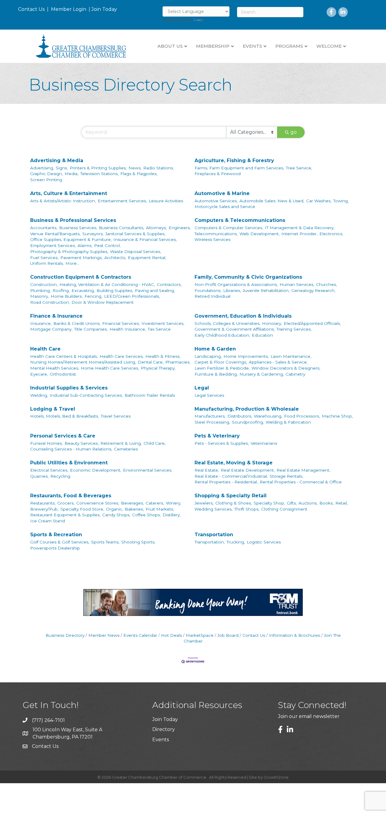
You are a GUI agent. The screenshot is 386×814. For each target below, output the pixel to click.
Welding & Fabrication (288, 422)
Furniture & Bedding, (216, 374)
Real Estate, (207, 470)
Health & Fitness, (162, 356)
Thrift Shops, (246, 509)
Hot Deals (171, 635)
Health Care (45, 349)
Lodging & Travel (52, 409)
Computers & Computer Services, (229, 227)
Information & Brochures (294, 635)
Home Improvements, (246, 356)
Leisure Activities (166, 200)
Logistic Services (264, 542)
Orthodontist (63, 374)
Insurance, (41, 323)
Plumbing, (40, 290)
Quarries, (39, 476)
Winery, (173, 503)
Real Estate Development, (248, 470)
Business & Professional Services (73, 220)
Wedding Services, (214, 509)
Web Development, (259, 233)
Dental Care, (150, 362)
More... (72, 263)
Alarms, (85, 245)
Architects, (115, 257)
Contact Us (31, 9)
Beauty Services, (82, 443)
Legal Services (209, 395)
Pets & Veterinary (217, 436)
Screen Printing (46, 179)
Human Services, (297, 284)
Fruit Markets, (160, 509)
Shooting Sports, (138, 542)
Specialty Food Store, (82, 509)
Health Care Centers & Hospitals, (64, 356)
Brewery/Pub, (44, 509)
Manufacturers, (210, 416)
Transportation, (210, 542)
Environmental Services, (147, 470)
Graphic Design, (46, 173)
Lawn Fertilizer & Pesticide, (222, 368)
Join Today (104, 9)
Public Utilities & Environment (69, 463)
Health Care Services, (122, 356)
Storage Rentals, (286, 476)
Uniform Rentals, (47, 263)
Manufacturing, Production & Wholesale (247, 409)
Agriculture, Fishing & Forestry (234, 160)
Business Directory (65, 635)
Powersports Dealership (55, 548)
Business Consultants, (121, 227)
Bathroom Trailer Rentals (150, 395)
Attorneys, (156, 227)
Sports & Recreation (56, 534)
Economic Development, (95, 470)
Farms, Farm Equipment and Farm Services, (239, 167)
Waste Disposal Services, (135, 251)
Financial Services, (121, 323)
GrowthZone (276, 777)
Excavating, (83, 290)
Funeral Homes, (46, 443)
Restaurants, (42, 503)
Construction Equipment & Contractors (80, 277)
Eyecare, (39, 374)
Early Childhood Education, (222, 335)
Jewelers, (204, 503)
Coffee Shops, (146, 514)
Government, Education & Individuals (243, 316)
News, (134, 167)
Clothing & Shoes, (233, 503)
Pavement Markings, (81, 257)
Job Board (228, 635)
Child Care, (155, 443)
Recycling (60, 476)
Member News (103, 635)
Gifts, (292, 503)
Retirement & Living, (121, 443)
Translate (215, 20)
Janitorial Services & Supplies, (135, 233)
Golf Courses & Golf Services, (59, 542)
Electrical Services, (49, 470)
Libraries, (232, 290)
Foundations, (208, 290)
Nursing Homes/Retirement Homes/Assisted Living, (83, 362)
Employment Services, (53, 245)
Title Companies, (91, 329)
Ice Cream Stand (47, 520)
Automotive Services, (216, 200)
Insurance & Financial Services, (145, 239)
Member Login (68, 9)
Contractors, (169, 284)
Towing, (341, 200)
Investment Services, (162, 323)
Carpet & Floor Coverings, (221, 362)
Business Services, (78, 227)
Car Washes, (318, 200)
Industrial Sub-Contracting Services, (86, 395)
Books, (326, 503)
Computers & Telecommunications (240, 220)
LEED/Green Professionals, (132, 296)
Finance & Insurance (56, 316)
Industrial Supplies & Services (69, 388)
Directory (163, 729)
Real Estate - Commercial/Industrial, (231, 476)
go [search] (293, 132)
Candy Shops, (116, 514)
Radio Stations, (158, 167)
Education (262, 335)
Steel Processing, (212, 422)
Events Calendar (140, 635)
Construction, (44, 284)
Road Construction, (50, 302)
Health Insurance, (127, 329)
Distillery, (172, 514)
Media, (71, 173)
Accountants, (43, 227)
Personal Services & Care (62, 436)
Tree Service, (299, 167)
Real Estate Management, (303, 470)
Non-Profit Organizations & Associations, (236, 284)
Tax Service (159, 329)
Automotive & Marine (222, 193)
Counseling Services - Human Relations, (71, 449)
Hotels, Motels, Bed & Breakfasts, (64, 416)
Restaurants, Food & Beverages (70, 495)
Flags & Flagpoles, (138, 173)
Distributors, (239, 416)
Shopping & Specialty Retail (231, 495)
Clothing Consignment (284, 509)
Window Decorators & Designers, (286, 368)
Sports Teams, (105, 542)
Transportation (214, 534)
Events (160, 739)
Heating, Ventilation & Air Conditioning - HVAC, (107, 284)
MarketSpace (200, 635)
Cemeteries (126, 449)
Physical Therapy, (158, 368)
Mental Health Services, (54, 368)
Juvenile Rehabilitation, (266, 290)
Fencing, (93, 296)
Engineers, (180, 227)
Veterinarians (264, 443)
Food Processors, (302, 416)
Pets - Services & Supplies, (222, 443)
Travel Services (116, 416)
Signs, (62, 167)
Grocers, (65, 503)
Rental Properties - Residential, (226, 481)
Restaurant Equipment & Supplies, (65, 514)
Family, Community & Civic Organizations (248, 277)
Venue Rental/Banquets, (55, 233)
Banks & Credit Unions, (76, 323)
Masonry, (39, 296)
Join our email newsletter (309, 716)
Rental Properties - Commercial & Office (301, 481)
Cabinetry (295, 374)
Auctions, (308, 503)
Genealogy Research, (313, 290)
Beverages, (132, 503)
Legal (202, 388)
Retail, (341, 503)
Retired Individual (212, 296)
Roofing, (61, 290)
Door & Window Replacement (102, 302)
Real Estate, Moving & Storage (234, 463)
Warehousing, (268, 416)
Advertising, (42, 167)
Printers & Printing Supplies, (98, 167)
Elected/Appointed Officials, (312, 323)
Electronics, (331, 233)
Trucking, (235, 542)
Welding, (39, 395)
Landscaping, (208, 356)
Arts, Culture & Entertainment (68, 193)
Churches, (326, 284)
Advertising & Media (56, 160)
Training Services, (294, 329)
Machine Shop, (337, 416)
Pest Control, (107, 245)
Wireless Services (212, 239)
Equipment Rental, (147, 257)
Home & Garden (215, 349)
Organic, (114, 509)
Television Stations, (99, 173)
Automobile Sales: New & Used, (271, 200)
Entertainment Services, (122, 200)
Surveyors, (92, 233)
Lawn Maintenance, (291, 356)
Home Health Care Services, (110, 368)
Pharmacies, (177, 362)
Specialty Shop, (269, 503)
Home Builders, (67, 296)
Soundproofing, (248, 422)
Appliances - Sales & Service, (278, 362)
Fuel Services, (44, 257)
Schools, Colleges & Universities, (227, 323)
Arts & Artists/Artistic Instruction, (63, 200)
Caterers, (155, 503)
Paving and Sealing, (155, 290)
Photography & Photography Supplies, (69, 251)
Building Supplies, (114, 290)
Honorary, (272, 323)
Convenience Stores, (97, 503)
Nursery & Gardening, (261, 374)
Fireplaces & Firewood (218, 173)
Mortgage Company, (51, 329)
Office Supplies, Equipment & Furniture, (71, 239)
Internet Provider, (299, 233)
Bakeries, (134, 509)
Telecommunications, (216, 233)
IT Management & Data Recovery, (299, 227)
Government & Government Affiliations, (235, 329)
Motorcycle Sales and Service (225, 206)
